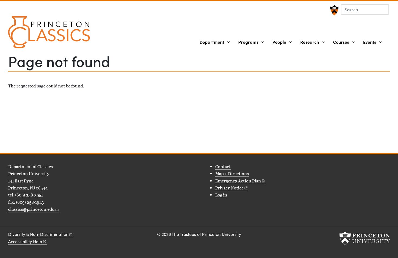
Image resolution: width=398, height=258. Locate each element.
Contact (223, 166)
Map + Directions (232, 173)
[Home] (49, 34)
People (279, 42)
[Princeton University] (333, 10)
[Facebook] (11, 222)
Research (309, 42)
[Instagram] (19, 222)
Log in (221, 195)
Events (369, 42)
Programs (248, 42)
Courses (341, 42)
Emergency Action (238, 181)
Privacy (229, 188)
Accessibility (25, 241)
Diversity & (38, 234)
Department (212, 42)
